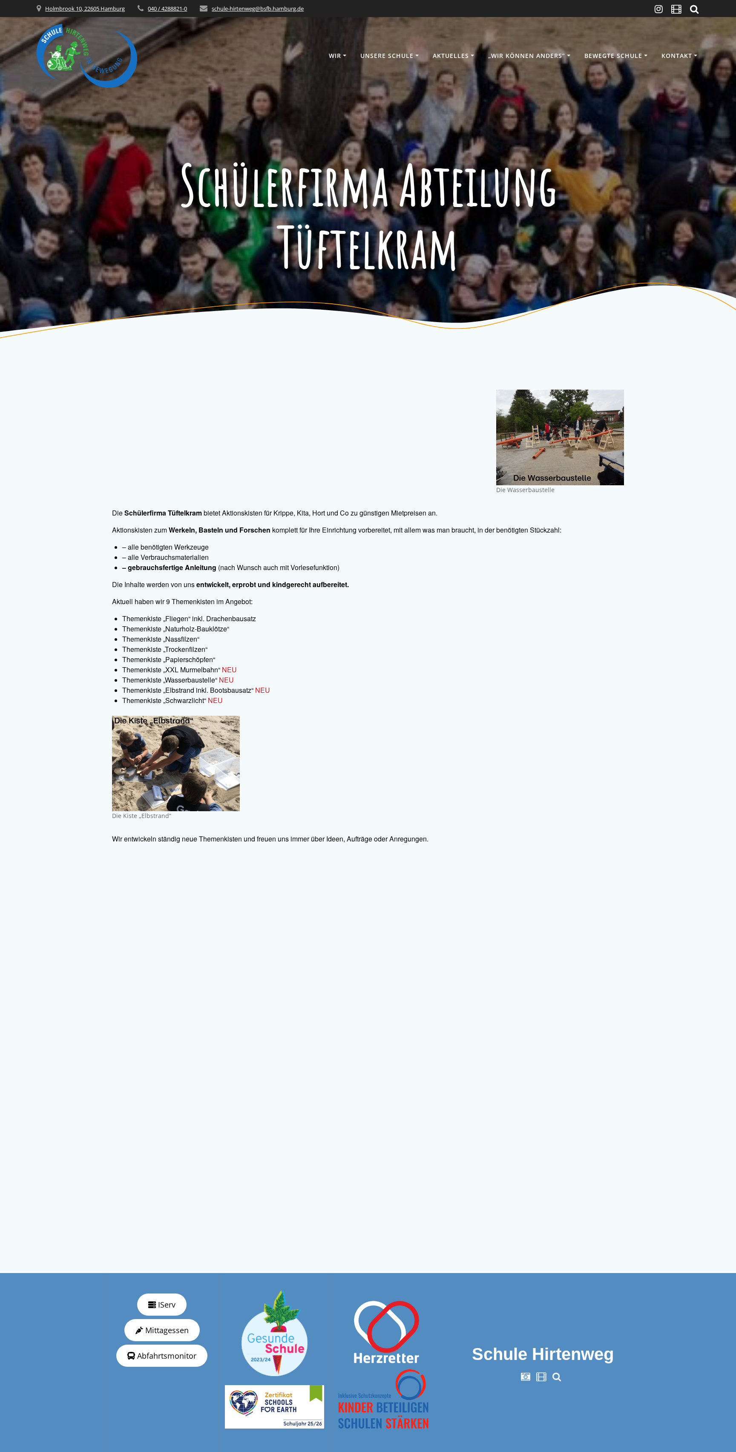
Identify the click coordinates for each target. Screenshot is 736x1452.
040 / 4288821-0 (167, 8)
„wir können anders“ (526, 56)
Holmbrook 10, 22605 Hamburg (85, 8)
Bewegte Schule (613, 56)
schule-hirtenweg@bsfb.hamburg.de (258, 8)
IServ (165, 1304)
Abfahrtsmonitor (165, 1356)
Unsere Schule (387, 56)
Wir (335, 56)
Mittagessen (166, 1330)
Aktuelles (451, 56)
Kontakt (676, 56)
